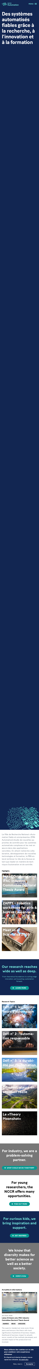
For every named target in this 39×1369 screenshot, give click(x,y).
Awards (6, 1324)
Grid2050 (21, 1324)
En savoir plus (23, 1359)
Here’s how (20, 1276)
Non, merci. (18, 1364)
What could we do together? (20, 1168)
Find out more (20, 1204)
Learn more (20, 988)
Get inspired (20, 1236)
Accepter (29, 1364)
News (13, 1324)
